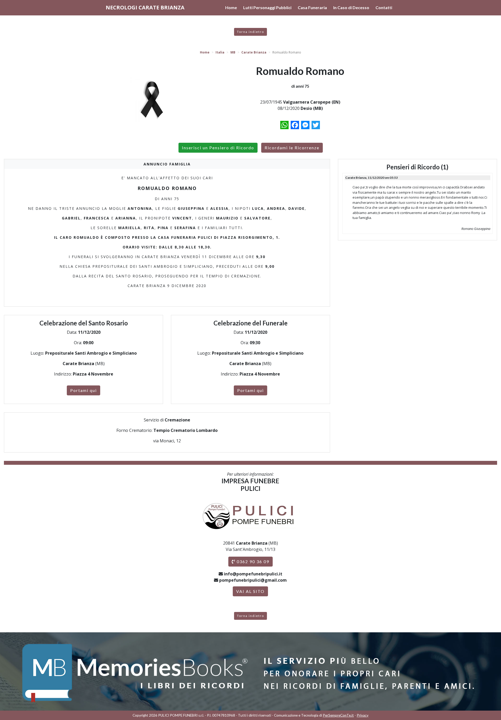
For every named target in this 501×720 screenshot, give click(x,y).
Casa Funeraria (312, 7)
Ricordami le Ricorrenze (292, 147)
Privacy (362, 715)
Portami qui (83, 390)
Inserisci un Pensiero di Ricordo (218, 147)
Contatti (383, 7)
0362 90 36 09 (252, 561)
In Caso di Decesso (351, 7)
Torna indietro (250, 32)
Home (231, 7)
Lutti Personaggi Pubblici (267, 7)
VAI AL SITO (250, 591)
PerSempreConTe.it (338, 715)
